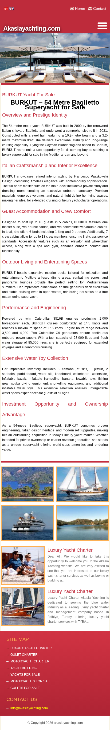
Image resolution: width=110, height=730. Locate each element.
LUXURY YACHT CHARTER (31, 648)
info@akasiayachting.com (29, 708)
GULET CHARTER (24, 655)
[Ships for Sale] (27, 523)
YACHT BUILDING (23, 668)
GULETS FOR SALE (25, 688)
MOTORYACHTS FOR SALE (31, 681)
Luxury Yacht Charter (70, 550)
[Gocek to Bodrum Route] (82, 523)
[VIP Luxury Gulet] (27, 484)
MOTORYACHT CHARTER (29, 661)
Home (80, 8)
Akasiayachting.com (31, 28)
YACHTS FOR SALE (25, 675)
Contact (99, 8)
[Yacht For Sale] (82, 484)
